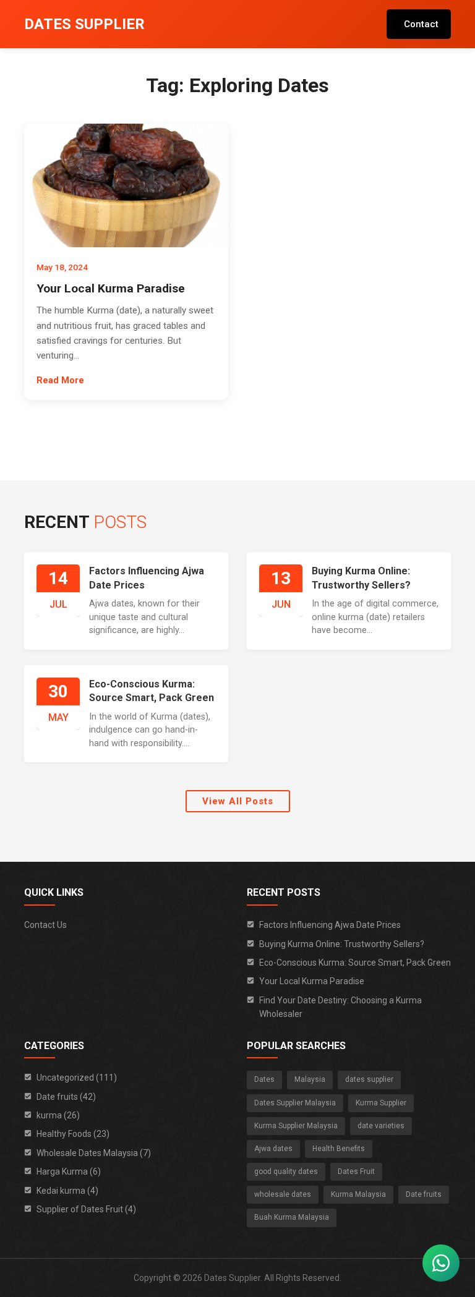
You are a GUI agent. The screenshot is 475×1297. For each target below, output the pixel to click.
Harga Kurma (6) (68, 1171)
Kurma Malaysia (358, 1194)
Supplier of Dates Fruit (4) (86, 1209)
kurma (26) (58, 1115)
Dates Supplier (84, 24)
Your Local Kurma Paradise (110, 288)
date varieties (380, 1125)
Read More (60, 380)
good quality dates (286, 1171)
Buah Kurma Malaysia (291, 1217)
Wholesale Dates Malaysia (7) (93, 1153)
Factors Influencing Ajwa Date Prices (330, 925)
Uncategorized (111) (76, 1077)
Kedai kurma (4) (67, 1191)
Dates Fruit (356, 1171)
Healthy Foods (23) (72, 1134)
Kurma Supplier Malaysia (296, 1125)
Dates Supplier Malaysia (295, 1103)
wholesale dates (282, 1194)
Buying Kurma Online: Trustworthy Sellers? (341, 944)
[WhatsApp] (441, 1263)
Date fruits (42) (66, 1097)
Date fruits (424, 1194)
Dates (264, 1079)
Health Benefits (338, 1148)
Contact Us (45, 925)
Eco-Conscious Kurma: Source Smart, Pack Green (355, 962)
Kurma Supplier (381, 1103)
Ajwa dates (273, 1148)
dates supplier (369, 1079)
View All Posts (237, 801)
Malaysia (309, 1079)
